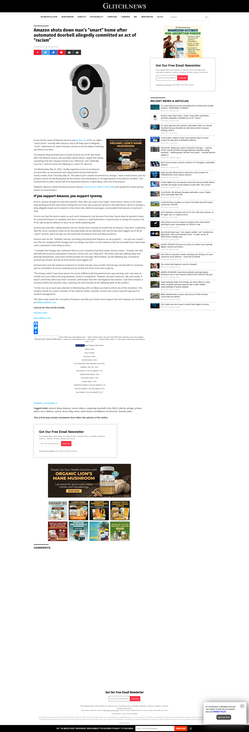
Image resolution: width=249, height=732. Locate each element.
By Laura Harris (174, 177)
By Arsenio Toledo (176, 259)
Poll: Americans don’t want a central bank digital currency (185, 304)
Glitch (115, 408)
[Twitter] (89, 328)
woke (129, 411)
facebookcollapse (49, 17)
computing (112, 17)
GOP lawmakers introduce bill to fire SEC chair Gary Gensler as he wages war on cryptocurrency (187, 213)
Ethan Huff (53, 47)
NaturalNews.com (42, 318)
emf (135, 17)
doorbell (101, 408)
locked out (81, 140)
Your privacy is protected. (47, 451)
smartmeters (147, 17)
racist (64, 411)
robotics (82, 17)
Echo (108, 408)
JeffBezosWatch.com (46, 302)
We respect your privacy (111, 710)
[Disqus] (89, 583)
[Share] (89, 332)
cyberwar (125, 17)
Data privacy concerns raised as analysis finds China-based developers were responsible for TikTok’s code (185, 223)
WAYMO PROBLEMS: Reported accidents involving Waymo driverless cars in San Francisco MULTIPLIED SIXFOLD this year (187, 273)
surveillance (99, 411)
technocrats (111, 411)
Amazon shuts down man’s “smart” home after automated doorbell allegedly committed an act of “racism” (185, 117)
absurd (52, 408)
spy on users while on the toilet (99, 187)
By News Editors (175, 158)
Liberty (122, 408)
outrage (130, 408)
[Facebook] (89, 324)
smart (76, 411)
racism (58, 411)
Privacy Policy (124, 723)
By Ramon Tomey (175, 197)
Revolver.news (40, 313)
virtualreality (96, 17)
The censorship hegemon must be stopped (179, 264)
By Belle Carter (175, 187)
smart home (86, 411)
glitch (160, 17)
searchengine (67, 17)
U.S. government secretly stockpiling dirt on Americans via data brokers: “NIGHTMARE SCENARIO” (187, 107)
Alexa (59, 408)
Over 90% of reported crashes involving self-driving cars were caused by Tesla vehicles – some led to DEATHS (187, 255)
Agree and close (224, 717)
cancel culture (78, 408)
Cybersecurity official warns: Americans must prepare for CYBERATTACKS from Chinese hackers (184, 173)
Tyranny (122, 411)
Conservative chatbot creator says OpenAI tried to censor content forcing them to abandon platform (185, 139)
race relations (47, 411)
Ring (70, 411)
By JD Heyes (174, 133)
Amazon (67, 408)
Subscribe (181, 728)
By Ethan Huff (174, 111)
